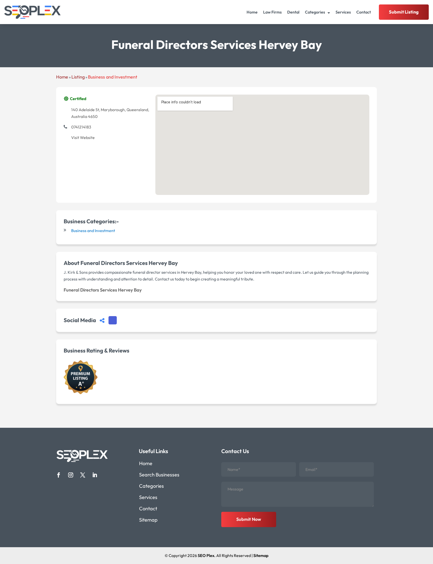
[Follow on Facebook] (59, 475)
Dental (293, 12)
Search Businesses (159, 475)
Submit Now (248, 519)
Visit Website (83, 137)
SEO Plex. (206, 555)
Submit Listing (404, 12)
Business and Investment (112, 77)
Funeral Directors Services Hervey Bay (103, 290)
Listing (78, 77)
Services (343, 12)
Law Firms (272, 12)
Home (252, 12)
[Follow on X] (83, 475)
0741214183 (81, 126)
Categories (315, 12)
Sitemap (148, 520)
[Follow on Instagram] (71, 475)
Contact (363, 12)
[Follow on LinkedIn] (95, 475)
